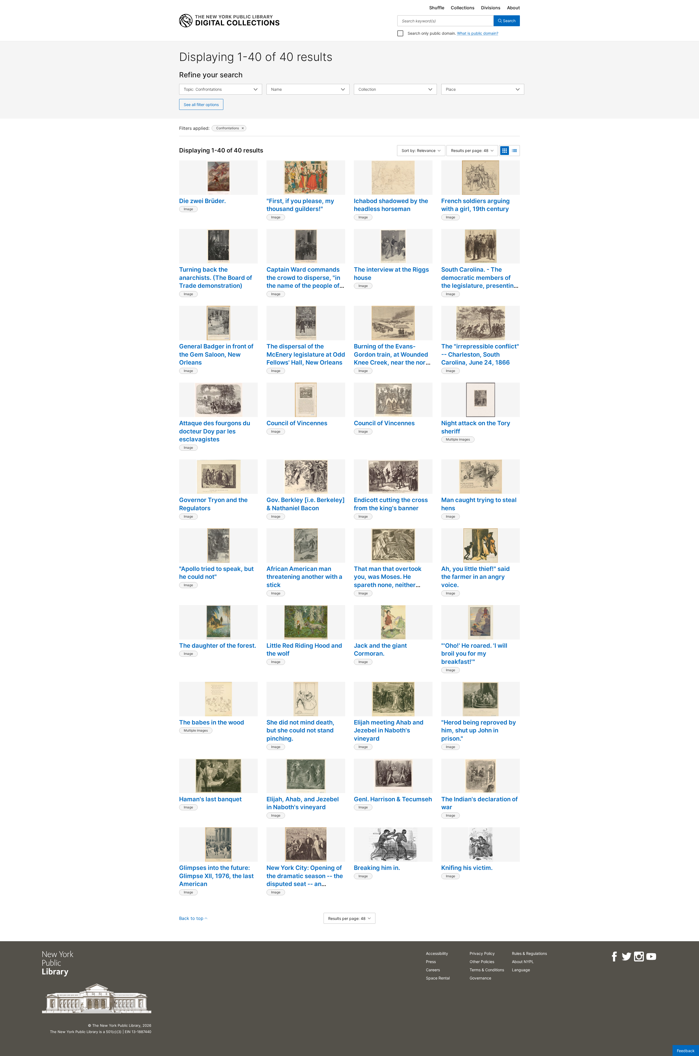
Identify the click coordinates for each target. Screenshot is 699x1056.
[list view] (514, 150)
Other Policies (482, 961)
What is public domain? (477, 33)
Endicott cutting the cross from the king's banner (391, 504)
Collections (463, 7)
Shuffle (436, 7)
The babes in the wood (211, 722)
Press (431, 961)
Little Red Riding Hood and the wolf (304, 649)
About (513, 7)
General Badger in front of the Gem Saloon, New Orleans (216, 354)
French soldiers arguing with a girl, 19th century (475, 205)
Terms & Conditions (487, 969)
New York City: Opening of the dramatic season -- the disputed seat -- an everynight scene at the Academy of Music (304, 884)
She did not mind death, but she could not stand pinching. (300, 730)
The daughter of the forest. (217, 645)
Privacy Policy (482, 953)
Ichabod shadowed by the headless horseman (391, 205)
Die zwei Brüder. (202, 200)
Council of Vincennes (296, 423)
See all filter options (201, 104)
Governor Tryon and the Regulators (213, 504)
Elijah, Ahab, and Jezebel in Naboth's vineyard (302, 803)
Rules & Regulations (529, 953)
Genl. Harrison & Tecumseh (393, 799)
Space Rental (438, 978)
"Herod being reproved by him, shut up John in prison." (478, 730)
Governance (480, 978)
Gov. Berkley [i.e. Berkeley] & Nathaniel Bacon (305, 504)
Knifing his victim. (467, 867)
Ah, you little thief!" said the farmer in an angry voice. (475, 576)
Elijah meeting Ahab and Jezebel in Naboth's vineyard (388, 730)
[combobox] (445, 20)
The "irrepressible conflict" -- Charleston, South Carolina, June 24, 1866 (480, 354)
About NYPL (523, 961)
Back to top (191, 918)
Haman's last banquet (210, 799)
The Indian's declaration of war (479, 803)
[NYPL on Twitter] (626, 957)
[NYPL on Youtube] (651, 957)
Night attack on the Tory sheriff (475, 427)
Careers (433, 969)
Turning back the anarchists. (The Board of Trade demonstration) (215, 277)
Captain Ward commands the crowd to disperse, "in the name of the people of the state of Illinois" (303, 281)
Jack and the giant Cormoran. (380, 649)
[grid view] (504, 150)
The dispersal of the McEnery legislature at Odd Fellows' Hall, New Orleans (305, 354)
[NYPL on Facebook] (614, 957)
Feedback (686, 1050)
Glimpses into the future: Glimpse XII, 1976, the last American (216, 875)
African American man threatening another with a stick (304, 576)
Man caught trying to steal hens (479, 504)
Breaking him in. (377, 867)
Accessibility (437, 953)
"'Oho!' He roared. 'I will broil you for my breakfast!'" (474, 653)
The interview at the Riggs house (391, 273)
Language (521, 969)
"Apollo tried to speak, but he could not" (216, 572)
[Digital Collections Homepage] (229, 21)
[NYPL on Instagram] (638, 957)
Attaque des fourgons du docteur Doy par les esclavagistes (214, 431)
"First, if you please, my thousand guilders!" (300, 205)
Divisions (490, 7)
